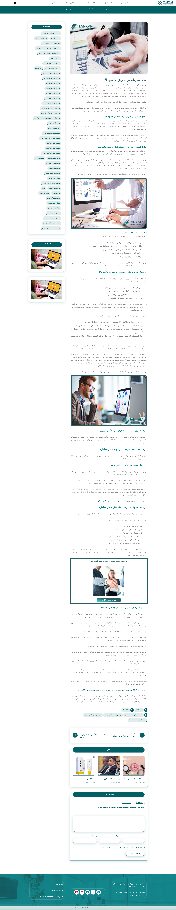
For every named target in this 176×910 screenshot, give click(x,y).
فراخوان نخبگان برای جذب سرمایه (51, 183)
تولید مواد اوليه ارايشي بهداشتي (52, 63)
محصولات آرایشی (44, 193)
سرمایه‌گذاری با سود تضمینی (53, 173)
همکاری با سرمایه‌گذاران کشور (52, 218)
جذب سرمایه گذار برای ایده (53, 83)
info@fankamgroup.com (48, 897)
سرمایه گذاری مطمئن (54, 168)
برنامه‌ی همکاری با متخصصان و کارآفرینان (49, 53)
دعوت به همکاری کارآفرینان (53, 148)
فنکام (43, 188)
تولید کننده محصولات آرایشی (52, 68)
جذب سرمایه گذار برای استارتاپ (52, 78)
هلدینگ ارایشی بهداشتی (54, 208)
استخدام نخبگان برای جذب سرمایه (133, 715)
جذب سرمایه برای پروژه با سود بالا (51, 73)
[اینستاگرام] (93, 892)
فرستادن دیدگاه (135, 853)
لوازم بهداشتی (56, 193)
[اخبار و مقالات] (46, 259)
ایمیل (118, 836)
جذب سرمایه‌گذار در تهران (106, 501)
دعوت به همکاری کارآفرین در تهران (51, 153)
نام (143, 836)
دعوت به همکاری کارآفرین (53, 143)
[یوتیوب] (76, 892)
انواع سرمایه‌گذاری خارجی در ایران (51, 43)
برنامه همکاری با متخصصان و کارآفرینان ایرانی (89, 690)
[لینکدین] (87, 892)
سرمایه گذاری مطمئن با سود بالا (137, 720)
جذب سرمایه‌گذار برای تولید (53, 93)
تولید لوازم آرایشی (55, 58)
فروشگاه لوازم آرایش (54, 188)
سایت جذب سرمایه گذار (54, 158)
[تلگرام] (98, 892)
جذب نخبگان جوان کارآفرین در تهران (50, 113)
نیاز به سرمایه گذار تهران (53, 198)
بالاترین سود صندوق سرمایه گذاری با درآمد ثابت (48, 48)
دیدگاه (142, 813)
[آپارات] (82, 892)
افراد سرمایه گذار (55, 38)
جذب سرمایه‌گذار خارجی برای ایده (51, 103)
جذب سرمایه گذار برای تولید (53, 88)
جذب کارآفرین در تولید (133, 501)
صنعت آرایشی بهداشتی (54, 178)
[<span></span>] (46, 289)
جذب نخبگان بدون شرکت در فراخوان (50, 108)
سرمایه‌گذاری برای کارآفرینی (131, 690)
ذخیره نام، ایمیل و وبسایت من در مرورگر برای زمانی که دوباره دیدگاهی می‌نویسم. (117, 848)
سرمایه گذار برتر (39, 158)
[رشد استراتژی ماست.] (166, 3)
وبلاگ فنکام (126, 710)
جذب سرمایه (38, 68)
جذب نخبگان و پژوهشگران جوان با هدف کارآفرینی (47, 118)
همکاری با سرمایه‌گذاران (54, 213)
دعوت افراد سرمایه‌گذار (54, 128)
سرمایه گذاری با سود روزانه (53, 163)
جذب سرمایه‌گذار (120, 501)
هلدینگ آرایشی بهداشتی (54, 203)
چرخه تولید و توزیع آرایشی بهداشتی (51, 228)
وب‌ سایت (93, 836)
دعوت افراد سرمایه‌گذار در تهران (93, 715)
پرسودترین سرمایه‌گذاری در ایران (113, 715)
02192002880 (53, 890)
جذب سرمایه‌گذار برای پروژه (112, 690)
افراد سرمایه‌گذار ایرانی (41, 38)
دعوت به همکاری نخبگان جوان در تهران (50, 138)
